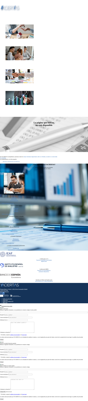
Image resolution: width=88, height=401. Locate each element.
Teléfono (2, 320)
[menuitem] (45, 1)
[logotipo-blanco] (10, 11)
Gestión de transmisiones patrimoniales (16, 249)
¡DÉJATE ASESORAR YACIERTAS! (11, 161)
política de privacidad (15, 334)
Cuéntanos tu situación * (5, 332)
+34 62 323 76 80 (7, 3)
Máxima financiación (14, 230)
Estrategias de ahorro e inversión (16, 220)
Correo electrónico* (4, 317)
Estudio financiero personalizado (14, 199)
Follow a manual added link (6, 170)
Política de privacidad (7, 298)
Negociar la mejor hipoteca (15, 210)
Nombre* (2, 314)
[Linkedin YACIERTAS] (3, 294)
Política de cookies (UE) (8, 301)
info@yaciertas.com (7, 1)
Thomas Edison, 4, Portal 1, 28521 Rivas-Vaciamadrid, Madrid (13, 289)
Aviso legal (5, 300)
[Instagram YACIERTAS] (1, 294)
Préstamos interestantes (15, 239)
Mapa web (5, 302)
